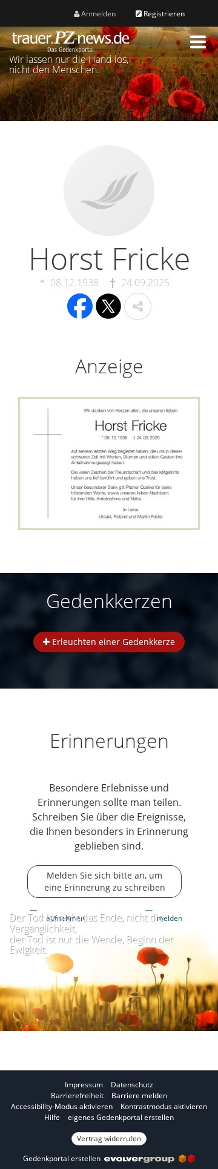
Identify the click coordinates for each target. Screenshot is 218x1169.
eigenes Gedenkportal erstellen (121, 1117)
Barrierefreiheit (77, 1095)
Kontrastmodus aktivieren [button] (164, 1106)
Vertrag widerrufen (109, 1138)
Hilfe (52, 1117)
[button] (198, 42)
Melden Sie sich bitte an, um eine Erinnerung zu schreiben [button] (104, 881)
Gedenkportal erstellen (63, 1158)
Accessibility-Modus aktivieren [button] (62, 1106)
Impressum (84, 1084)
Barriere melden (139, 1095)
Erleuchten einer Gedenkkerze (112, 641)
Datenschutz (132, 1084)
